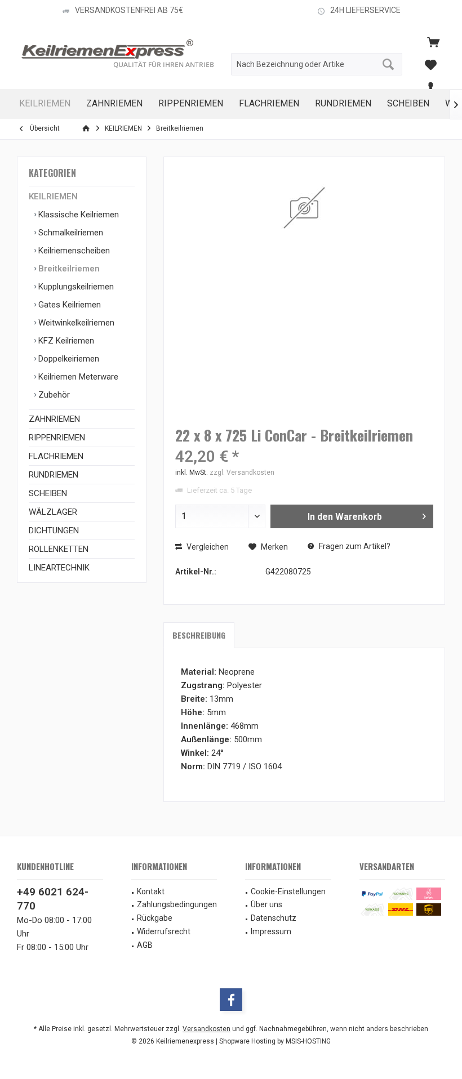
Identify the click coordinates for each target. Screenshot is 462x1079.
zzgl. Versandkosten (242, 472)
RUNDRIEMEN (53, 475)
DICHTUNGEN (54, 530)
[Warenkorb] (433, 41)
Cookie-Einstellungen (288, 891)
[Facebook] (231, 999)
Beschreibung (198, 635)
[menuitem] (433, 41)
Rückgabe (154, 917)
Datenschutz (273, 917)
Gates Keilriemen (68, 305)
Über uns (266, 904)
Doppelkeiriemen (67, 359)
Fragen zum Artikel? (353, 546)
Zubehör (53, 395)
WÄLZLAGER (53, 512)
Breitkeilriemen (68, 269)
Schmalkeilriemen (69, 233)
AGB (145, 944)
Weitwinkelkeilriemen (75, 323)
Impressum (271, 931)
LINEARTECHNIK (59, 568)
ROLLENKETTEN (58, 549)
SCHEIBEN (48, 493)
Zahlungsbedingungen (177, 904)
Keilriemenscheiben (73, 251)
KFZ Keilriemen (65, 341)
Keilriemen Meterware (77, 377)
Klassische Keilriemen (77, 214)
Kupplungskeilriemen (75, 287)
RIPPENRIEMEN (57, 438)
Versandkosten (206, 1029)
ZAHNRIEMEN (54, 419)
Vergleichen (207, 546)
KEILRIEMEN (53, 196)
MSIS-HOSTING (308, 1041)
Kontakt (151, 891)
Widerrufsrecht (163, 931)
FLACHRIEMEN (56, 456)
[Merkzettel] (430, 64)
